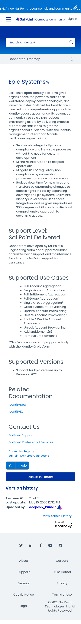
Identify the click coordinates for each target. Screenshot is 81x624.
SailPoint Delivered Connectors (29, 456)
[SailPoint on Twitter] (21, 545)
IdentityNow (17, 404)
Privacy (62, 583)
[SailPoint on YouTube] (50, 545)
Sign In (72, 19)
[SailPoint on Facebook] (40, 545)
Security (24, 583)
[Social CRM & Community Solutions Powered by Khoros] (63, 525)
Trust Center (61, 572)
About (23, 561)
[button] (10, 465)
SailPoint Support (21, 435)
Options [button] (72, 59)
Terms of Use (62, 594)
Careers (62, 561)
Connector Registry (21, 451)
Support (24, 572)
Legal (24, 606)
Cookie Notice (23, 594)
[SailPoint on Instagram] (60, 545)
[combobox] (40, 42)
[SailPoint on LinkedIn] (30, 545)
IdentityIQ (16, 411)
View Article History (57, 516)
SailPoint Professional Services (31, 442)
